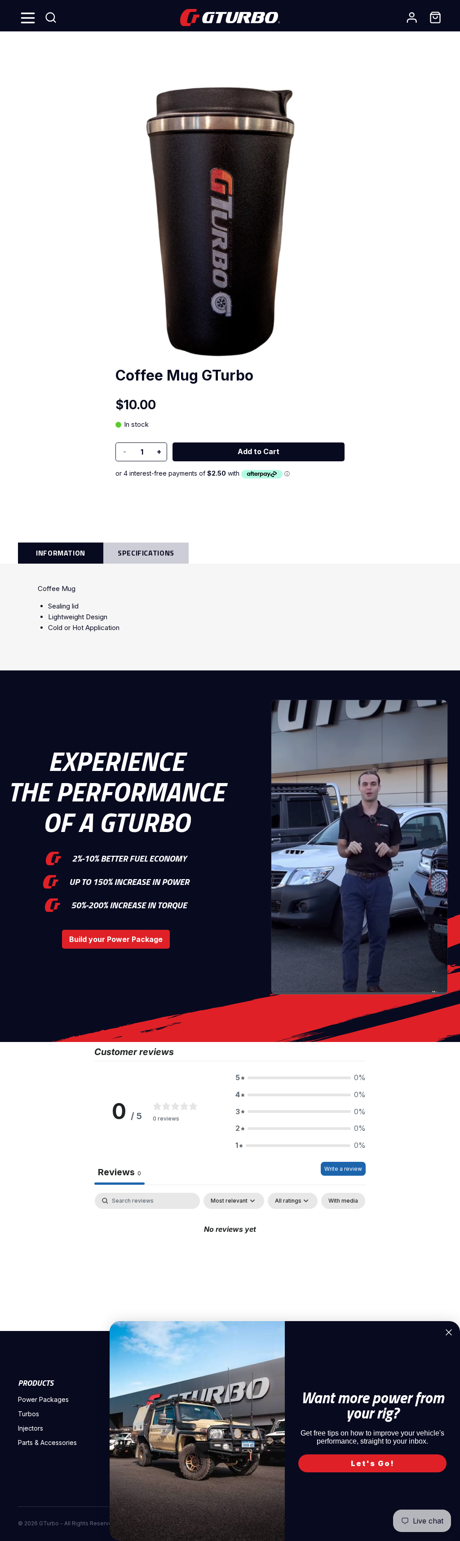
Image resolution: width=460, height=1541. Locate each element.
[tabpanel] (230, 1259)
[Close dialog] (449, 1332)
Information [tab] (60, 552)
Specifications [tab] (146, 552)
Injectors (30, 1428)
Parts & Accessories (47, 1442)
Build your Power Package (116, 939)
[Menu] (28, 18)
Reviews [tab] (119, 1172)
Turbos (28, 1414)
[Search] (50, 17)
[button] (300, 1078)
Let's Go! (372, 1463)
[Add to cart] (258, 451)
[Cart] (435, 17)
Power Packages (43, 1399)
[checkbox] (343, 1201)
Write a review (343, 1168)
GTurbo (49, 1523)
